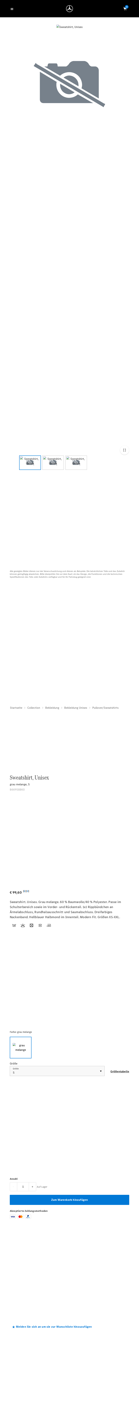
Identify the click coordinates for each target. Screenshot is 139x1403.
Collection (33, 708)
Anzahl (14, 1178)
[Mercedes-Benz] (69, 8)
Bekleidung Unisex (75, 708)
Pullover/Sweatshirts (105, 708)
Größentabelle (119, 1071)
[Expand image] (124, 450)
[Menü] (12, 8)
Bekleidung (52, 708)
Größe (16, 1068)
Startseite (16, 708)
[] (24, 891)
